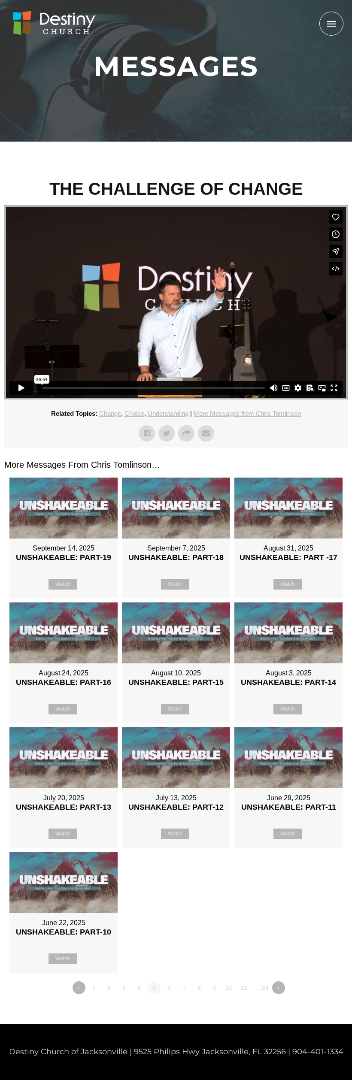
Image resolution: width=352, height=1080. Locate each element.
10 (229, 987)
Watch (62, 584)
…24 (262, 987)
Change (110, 413)
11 (244, 987)
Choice (134, 413)
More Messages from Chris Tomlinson (247, 413)
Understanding (168, 413)
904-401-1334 (317, 1051)
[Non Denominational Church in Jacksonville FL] (54, 23)
